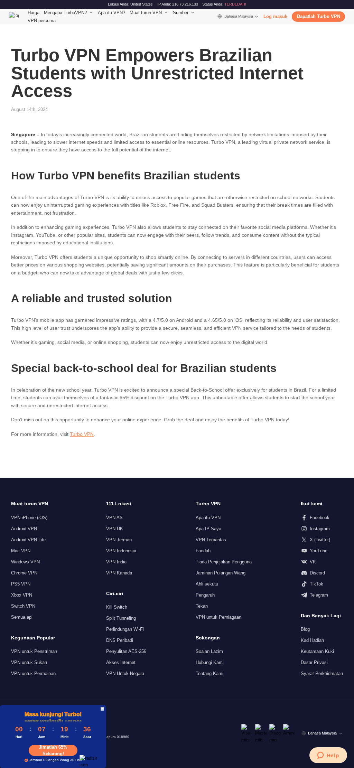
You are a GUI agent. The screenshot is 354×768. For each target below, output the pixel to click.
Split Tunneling (121, 618)
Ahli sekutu (207, 584)
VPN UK (114, 528)
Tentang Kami (209, 673)
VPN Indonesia (121, 550)
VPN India (116, 561)
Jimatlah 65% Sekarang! (53, 750)
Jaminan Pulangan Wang (220, 572)
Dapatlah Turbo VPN (318, 16)
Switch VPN (23, 606)
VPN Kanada (119, 572)
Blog (305, 629)
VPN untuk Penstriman (34, 651)
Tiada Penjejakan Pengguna (224, 561)
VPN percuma (42, 20)
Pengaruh (205, 595)
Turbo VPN (82, 434)
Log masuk (275, 16)
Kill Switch (116, 607)
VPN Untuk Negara (125, 673)
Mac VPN (20, 550)
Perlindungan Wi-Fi (125, 629)
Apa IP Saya (208, 528)
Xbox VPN (21, 595)
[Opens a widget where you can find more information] (328, 756)
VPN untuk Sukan (29, 662)
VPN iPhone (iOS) (29, 517)
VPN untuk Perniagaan (218, 617)
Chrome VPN (24, 572)
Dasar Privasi (314, 662)
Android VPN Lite (28, 539)
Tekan (202, 606)
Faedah (203, 550)
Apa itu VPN (208, 517)
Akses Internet (121, 662)
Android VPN (24, 528)
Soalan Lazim (209, 651)
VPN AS (114, 517)
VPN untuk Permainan (33, 673)
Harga (33, 12)
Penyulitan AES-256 (126, 651)
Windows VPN (25, 561)
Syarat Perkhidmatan (322, 673)
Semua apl (21, 617)
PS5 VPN (20, 584)
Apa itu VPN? (111, 12)
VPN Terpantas (211, 539)
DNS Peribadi (119, 640)
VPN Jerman (119, 539)
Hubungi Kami (210, 662)
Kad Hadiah (312, 640)
